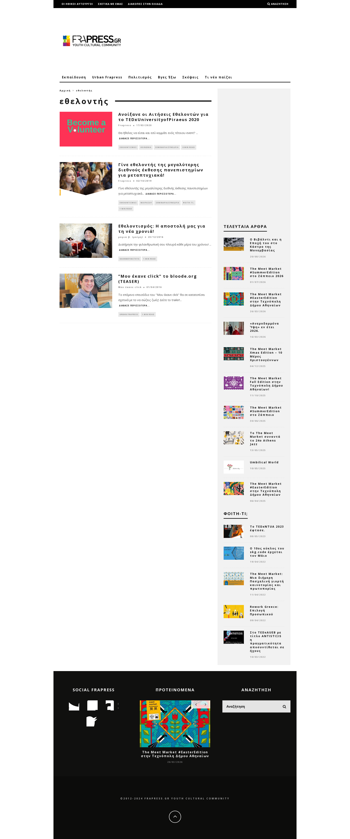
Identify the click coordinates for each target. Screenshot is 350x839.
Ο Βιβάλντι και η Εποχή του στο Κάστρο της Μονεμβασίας (266, 244)
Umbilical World (264, 462)
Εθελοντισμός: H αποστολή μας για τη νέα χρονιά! (161, 228)
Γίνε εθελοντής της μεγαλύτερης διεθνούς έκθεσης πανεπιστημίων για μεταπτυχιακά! (160, 170)
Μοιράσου (146, 202)
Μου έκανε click (130, 287)
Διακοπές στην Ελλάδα (145, 4)
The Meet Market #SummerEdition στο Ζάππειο (266, 411)
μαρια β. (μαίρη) (130, 237)
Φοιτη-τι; (188, 202)
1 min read (126, 209)
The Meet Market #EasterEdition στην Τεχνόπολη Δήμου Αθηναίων (266, 299)
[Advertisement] (216, 40)
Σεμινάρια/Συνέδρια (167, 147)
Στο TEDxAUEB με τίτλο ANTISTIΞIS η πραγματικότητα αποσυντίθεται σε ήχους (267, 641)
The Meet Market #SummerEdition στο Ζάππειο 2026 (267, 272)
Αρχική (65, 90)
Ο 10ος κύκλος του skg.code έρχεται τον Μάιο (267, 552)
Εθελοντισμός (128, 147)
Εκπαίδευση (74, 77)
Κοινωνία (146, 147)
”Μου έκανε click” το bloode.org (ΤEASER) (157, 278)
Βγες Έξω (167, 77)
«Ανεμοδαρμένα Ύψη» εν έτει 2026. (264, 327)
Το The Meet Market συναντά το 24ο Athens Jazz (265, 438)
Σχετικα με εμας (110, 4)
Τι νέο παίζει (218, 77)
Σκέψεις (190, 77)
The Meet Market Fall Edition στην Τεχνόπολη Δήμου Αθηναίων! (266, 383)
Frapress (124, 125)
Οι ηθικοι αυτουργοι (77, 4)
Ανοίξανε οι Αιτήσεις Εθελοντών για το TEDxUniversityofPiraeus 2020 (163, 117)
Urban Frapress (107, 77)
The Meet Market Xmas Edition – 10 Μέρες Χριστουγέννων (266, 354)
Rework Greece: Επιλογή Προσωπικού (264, 610)
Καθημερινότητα (130, 259)
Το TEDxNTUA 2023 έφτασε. (267, 528)
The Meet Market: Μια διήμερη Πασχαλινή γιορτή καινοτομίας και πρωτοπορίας (267, 581)
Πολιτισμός (140, 77)
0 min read (188, 147)
